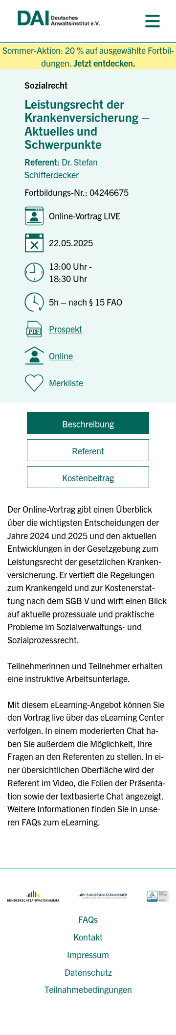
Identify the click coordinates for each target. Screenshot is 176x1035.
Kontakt (88, 936)
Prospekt (65, 328)
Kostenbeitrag (88, 477)
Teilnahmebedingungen (88, 989)
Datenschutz (88, 972)
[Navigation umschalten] (152, 21)
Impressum (88, 954)
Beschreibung (88, 423)
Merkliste (66, 382)
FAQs (88, 919)
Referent (88, 450)
